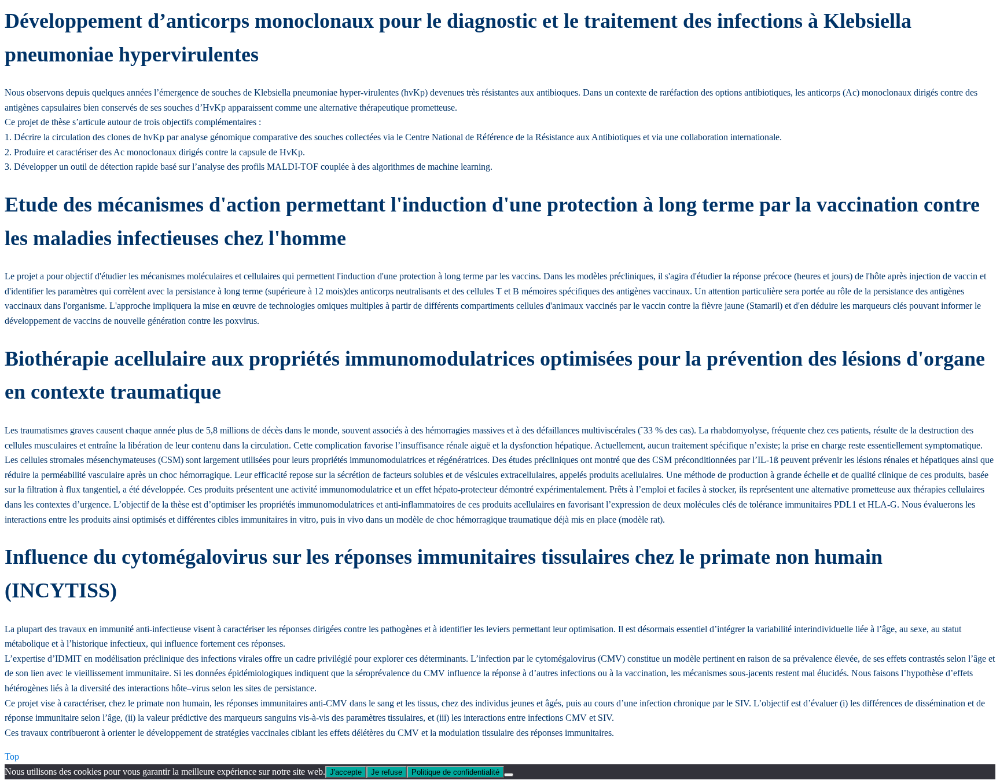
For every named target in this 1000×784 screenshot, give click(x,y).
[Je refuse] (508, 774)
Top (12, 756)
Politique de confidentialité (455, 772)
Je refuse (386, 772)
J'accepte (346, 772)
